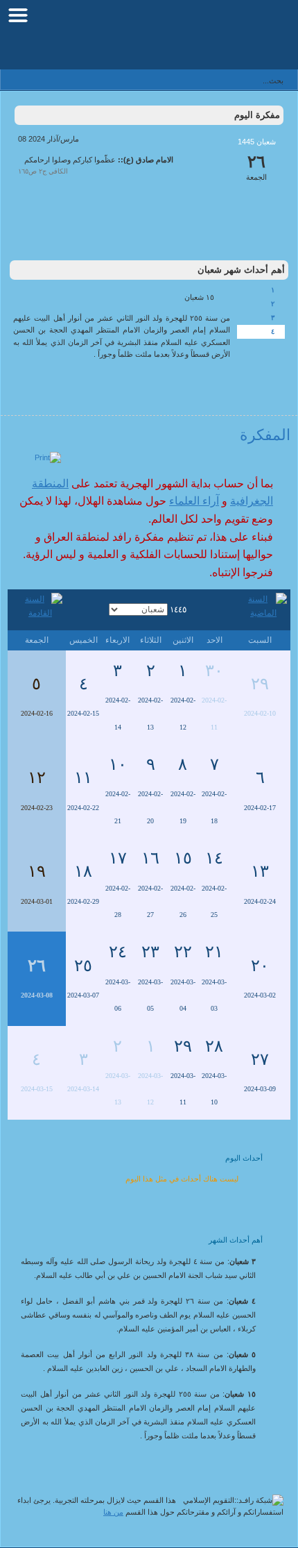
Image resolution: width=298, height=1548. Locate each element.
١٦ (150, 858)
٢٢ (183, 952)
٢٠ (260, 966)
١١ (83, 777)
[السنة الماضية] (260, 609)
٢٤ (118, 952)
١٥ (183, 858)
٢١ (214, 952)
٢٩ (260, 684)
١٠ (118, 764)
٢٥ (83, 966)
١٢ (37, 777)
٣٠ (214, 671)
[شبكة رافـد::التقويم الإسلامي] (220, 38)
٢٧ (260, 1059)
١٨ (83, 871)
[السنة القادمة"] (36, 609)
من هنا (113, 1512)
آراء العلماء (194, 501)
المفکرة (265, 435)
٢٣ (150, 952)
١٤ (214, 858)
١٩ (37, 871)
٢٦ (37, 966)
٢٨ (214, 1046)
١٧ (118, 858)
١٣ (260, 871)
